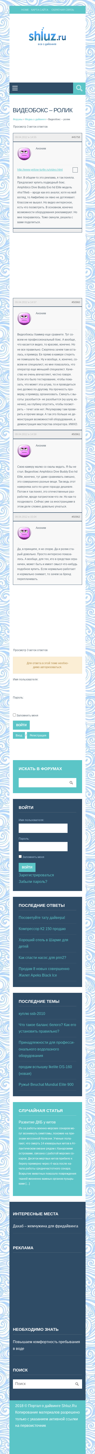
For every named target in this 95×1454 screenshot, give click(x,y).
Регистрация (38, 735)
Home (25, 9)
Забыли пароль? (33, 882)
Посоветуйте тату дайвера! (42, 918)
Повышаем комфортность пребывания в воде (46, 1345)
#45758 (76, 137)
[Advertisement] (54, 65)
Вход (19, 735)
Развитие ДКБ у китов (37, 1122)
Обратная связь (62, 9)
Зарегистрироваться (36, 875)
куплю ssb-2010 (32, 1014)
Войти (21, 725)
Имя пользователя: (25, 679)
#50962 (76, 516)
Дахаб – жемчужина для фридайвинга (45, 1226)
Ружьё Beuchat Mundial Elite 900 (46, 1084)
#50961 (76, 434)
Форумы (18, 119)
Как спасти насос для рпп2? (42, 958)
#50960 (76, 302)
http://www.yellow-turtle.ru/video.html (40, 169)
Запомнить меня (27, 715)
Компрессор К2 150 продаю (42, 929)
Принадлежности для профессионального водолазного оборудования (46, 1049)
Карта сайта (39, 9)
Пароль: (18, 697)
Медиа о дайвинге (35, 119)
